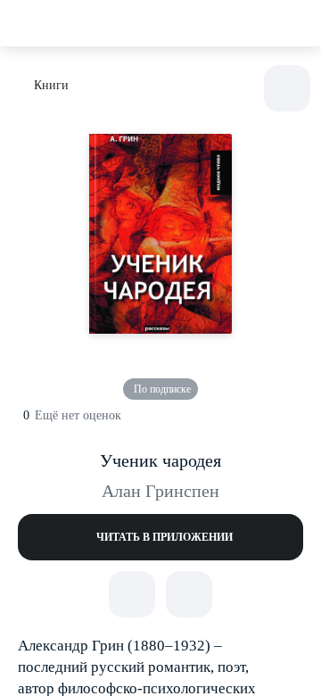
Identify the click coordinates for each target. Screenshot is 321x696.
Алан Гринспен (160, 491)
